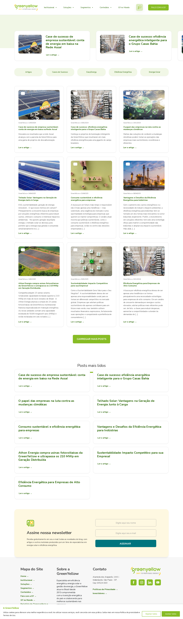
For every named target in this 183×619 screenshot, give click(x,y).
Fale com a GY (158, 7)
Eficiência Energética (123, 72)
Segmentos (86, 7)
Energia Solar (154, 72)
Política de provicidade (129, 612)
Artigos (28, 72)
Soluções (67, 7)
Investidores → (100, 593)
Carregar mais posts (91, 339)
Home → (25, 576)
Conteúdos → (27, 592)
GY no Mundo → (28, 600)
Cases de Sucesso (60, 72)
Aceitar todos (170, 614)
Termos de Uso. (9, 615)
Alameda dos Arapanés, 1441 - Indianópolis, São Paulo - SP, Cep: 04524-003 (106, 580)
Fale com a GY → (28, 596)
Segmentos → (27, 588)
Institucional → (28, 580)
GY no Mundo (124, 7)
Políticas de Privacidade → (105, 589)
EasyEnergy (91, 72)
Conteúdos (104, 7)
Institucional (49, 7)
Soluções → (26, 584)
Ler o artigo (25, 386)
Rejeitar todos (151, 614)
